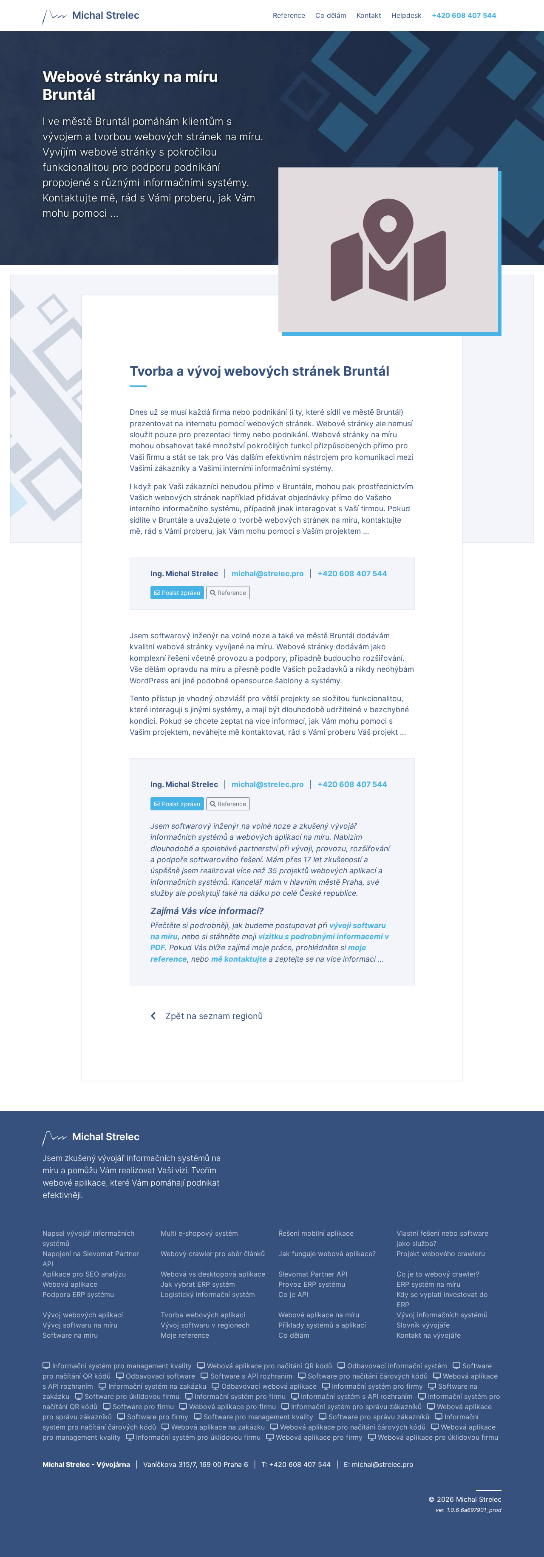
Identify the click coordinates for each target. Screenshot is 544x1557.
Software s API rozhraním (251, 1376)
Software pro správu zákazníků (378, 1417)
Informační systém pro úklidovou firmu (198, 1437)
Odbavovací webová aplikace (269, 1386)
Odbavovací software (160, 1376)
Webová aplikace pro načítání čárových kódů (353, 1427)
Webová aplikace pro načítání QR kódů (269, 1366)
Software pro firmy (157, 1417)
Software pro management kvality (258, 1417)
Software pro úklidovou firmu (131, 1396)
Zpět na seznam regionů (213, 1016)
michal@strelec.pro (268, 573)
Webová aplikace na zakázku (218, 1427)
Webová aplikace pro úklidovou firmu (437, 1437)
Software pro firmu (143, 1406)
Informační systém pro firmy (377, 1386)
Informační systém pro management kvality (122, 1366)
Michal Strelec (105, 15)
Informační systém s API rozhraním (357, 1396)
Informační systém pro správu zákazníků (356, 1406)
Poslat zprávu (180, 592)
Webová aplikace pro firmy (319, 1437)
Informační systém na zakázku (157, 1386)
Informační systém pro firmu (240, 1396)
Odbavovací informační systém (397, 1366)
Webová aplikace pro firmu (232, 1406)
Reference (231, 592)
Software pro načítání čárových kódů (368, 1376)
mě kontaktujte (240, 958)
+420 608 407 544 (352, 573)
